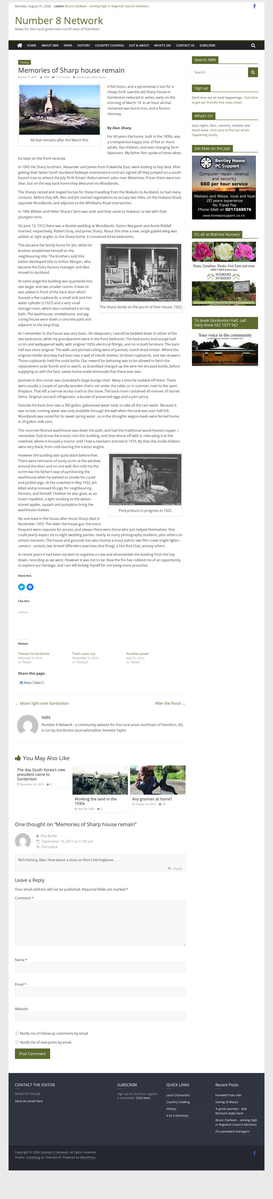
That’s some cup (83, 654)
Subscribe (207, 45)
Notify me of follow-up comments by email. (54, 1033)
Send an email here (29, 1101)
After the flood (170, 703)
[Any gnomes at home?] (158, 768)
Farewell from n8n (228, 1095)
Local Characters (178, 1095)
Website (21, 1009)
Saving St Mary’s (226, 1102)
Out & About (139, 45)
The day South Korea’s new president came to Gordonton (41, 774)
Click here (143, 1098)
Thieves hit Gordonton (34, 654)
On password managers (232, 1131)
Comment (24, 898)
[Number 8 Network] (20, 45)
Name (21, 959)
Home (31, 45)
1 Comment (62, 77)
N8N (47, 77)
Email (20, 984)
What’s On (162, 45)
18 (163, 804)
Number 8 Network (59, 20)
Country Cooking (109, 45)
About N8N (50, 45)
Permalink (50, 847)
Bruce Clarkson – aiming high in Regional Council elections (107, 6)
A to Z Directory (177, 1116)
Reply (177, 868)
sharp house (98, 77)
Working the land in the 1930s (96, 801)
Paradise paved (137, 654)
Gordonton (83, 77)
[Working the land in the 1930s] (100, 768)
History (83, 45)
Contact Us (185, 45)
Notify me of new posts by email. (46, 1042)
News (68, 45)
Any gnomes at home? (152, 798)
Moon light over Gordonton (42, 703)
